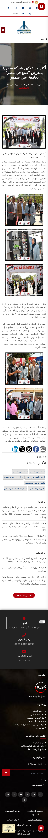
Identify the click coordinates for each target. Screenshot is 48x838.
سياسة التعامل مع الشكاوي (35, 813)
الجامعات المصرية (37, 714)
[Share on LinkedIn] (15, 449)
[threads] (23, 13)
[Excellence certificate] (8, 828)
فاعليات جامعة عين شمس (15, 488)
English (15, 14)
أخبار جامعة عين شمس (20, 84)
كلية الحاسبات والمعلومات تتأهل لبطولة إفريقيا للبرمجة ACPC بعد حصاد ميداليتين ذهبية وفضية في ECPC (24, 526)
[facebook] (37, 8)
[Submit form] (6, 772)
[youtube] (23, 8)
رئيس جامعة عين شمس (34, 483)
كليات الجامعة (39, 742)
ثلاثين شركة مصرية (37, 488)
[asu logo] (24, 26)
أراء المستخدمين (39, 785)
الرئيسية (37, 84)
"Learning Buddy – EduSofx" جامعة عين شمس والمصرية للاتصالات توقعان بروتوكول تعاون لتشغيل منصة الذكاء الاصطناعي (24, 539)
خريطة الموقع (39, 711)
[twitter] (30, 8)
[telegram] (30, 13)
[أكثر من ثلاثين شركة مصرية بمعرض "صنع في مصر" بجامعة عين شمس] (24, 132)
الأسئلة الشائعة (13, 820)
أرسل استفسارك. (24, 660)
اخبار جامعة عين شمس (35, 477)
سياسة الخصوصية (12, 811)
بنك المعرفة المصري (36, 718)
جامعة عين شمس (20, 471)
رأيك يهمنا (42, 779)
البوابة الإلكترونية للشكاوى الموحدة (30, 724)
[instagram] (16, 8)
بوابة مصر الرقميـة (37, 721)
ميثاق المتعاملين (35, 820)
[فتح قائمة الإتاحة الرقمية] (41, 6)
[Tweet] (22, 449)
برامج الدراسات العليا (36, 749)
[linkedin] (8, 8)
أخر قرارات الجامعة (24, 595)
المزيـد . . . (40, 728)
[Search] (3, 30)
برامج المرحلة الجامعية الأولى (32, 746)
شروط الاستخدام (24, 825)
